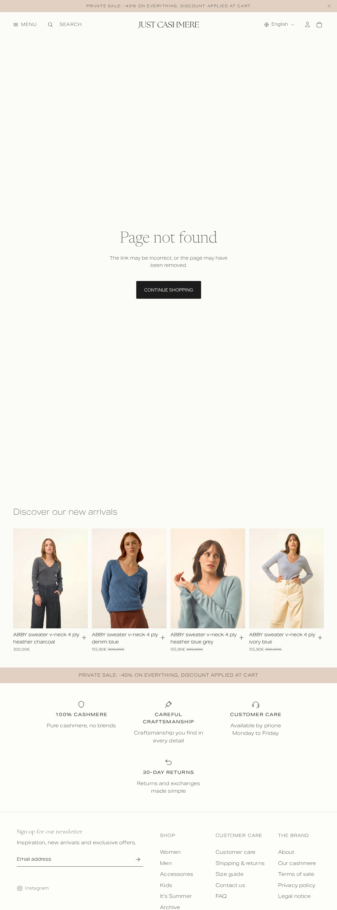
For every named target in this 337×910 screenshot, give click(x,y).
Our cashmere (297, 863)
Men (165, 863)
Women (170, 852)
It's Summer (176, 896)
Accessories (176, 874)
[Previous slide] (20, 578)
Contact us (230, 885)
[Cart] (319, 24)
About (286, 852)
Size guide (230, 874)
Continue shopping (168, 290)
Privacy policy (296, 885)
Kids (166, 885)
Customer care (235, 852)
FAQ (221, 896)
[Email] (137, 859)
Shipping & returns (240, 863)
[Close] (329, 6)
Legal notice (294, 896)
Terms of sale (296, 874)
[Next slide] (80, 578)
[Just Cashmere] (168, 24)
